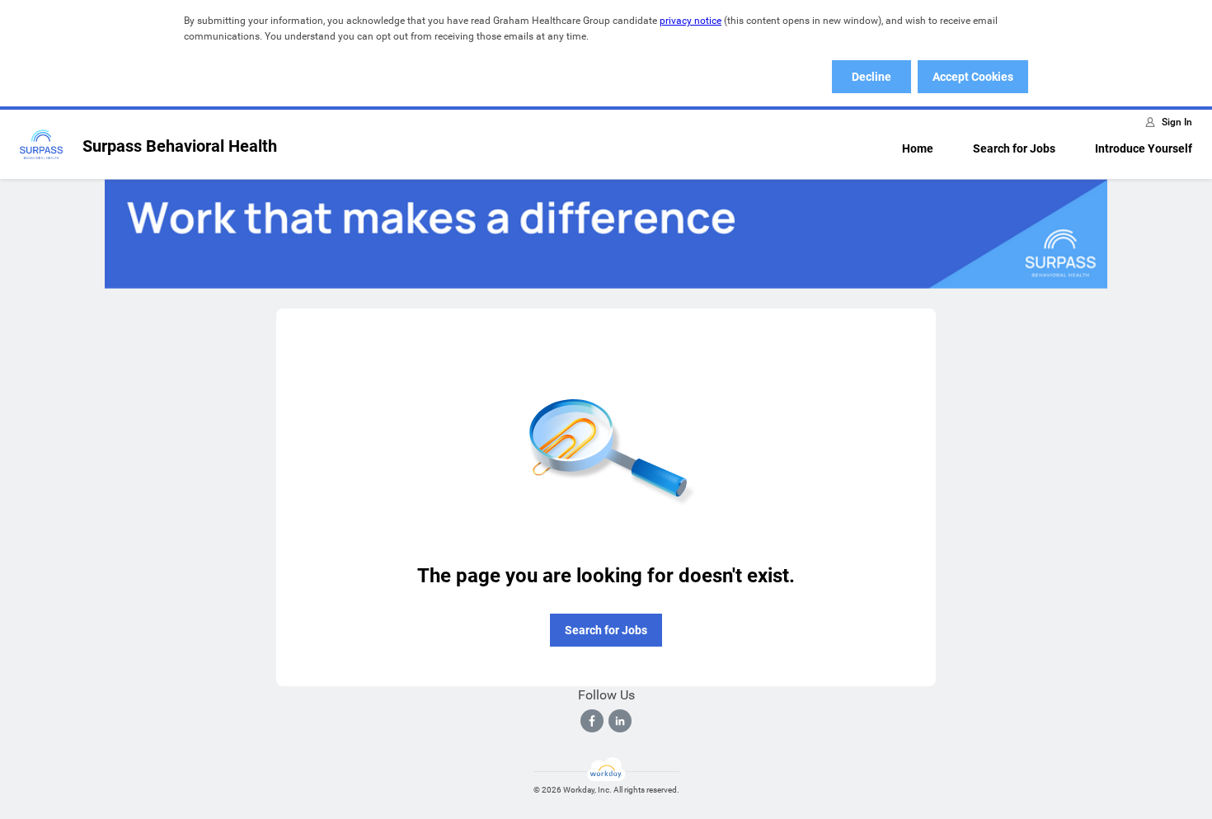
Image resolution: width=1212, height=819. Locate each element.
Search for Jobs (1014, 148)
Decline (871, 76)
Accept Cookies (972, 76)
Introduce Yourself (1143, 148)
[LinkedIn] (620, 720)
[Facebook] (592, 720)
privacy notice (690, 20)
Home (917, 148)
